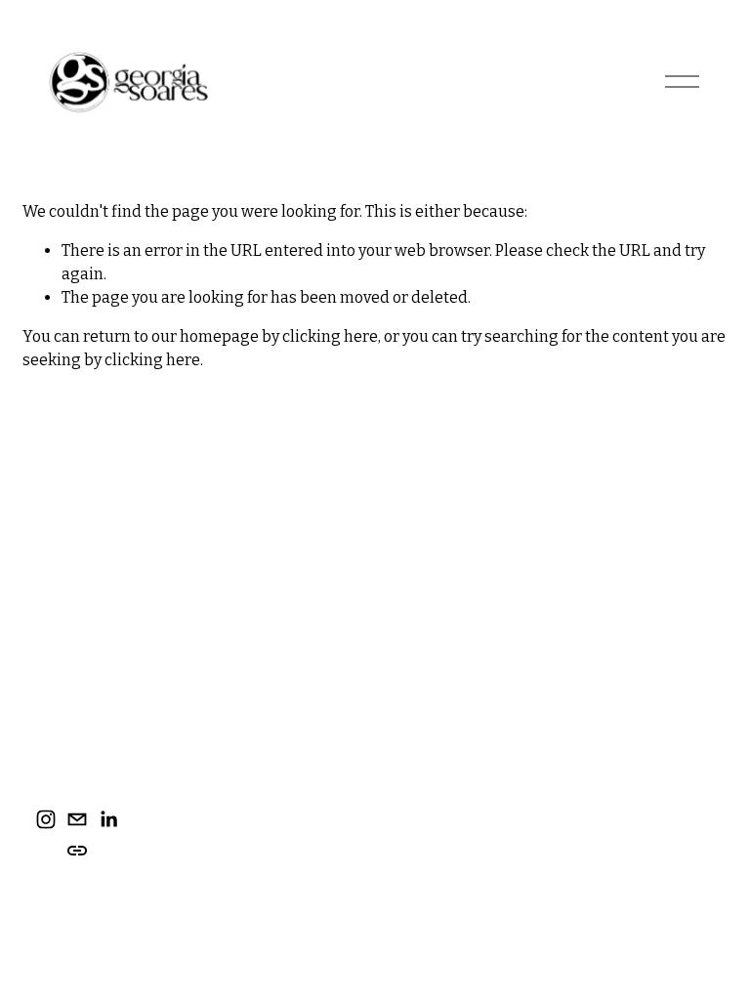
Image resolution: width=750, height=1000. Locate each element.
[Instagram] (46, 819)
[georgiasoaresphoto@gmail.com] (77, 819)
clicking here (330, 336)
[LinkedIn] (108, 819)
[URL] (77, 850)
